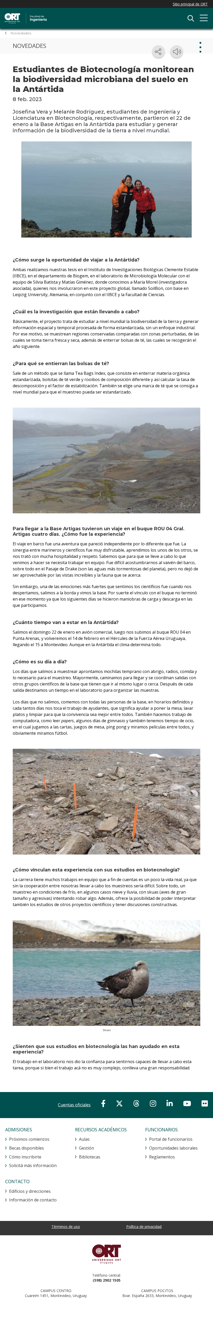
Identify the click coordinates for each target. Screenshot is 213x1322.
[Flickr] (205, 1103)
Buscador (190, 18)
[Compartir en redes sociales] (158, 51)
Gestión (86, 1148)
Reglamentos (162, 1157)
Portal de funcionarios (170, 1139)
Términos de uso (65, 1226)
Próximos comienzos (29, 1139)
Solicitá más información (33, 1165)
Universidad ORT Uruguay (106, 1254)
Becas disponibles (26, 1148)
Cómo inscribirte (25, 1157)
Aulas (84, 1139)
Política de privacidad (144, 1226)
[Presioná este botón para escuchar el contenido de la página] (176, 51)
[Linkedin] (170, 1103)
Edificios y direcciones (30, 1191)
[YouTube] (187, 1103)
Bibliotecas (89, 1157)
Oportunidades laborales (173, 1148)
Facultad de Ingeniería (58, 18)
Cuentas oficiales (74, 1105)
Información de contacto (33, 1200)
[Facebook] (103, 1103)
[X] (119, 1103)
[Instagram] (153, 1103)
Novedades (20, 33)
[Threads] (136, 1103)
